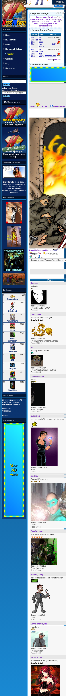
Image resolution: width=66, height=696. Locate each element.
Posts (50, 60)
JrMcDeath (12, 311)
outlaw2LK (35, 416)
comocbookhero (37, 376)
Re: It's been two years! (41, 42)
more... (5, 415)
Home (8, 35)
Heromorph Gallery (13, 49)
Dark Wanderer (12, 340)
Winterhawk (12, 321)
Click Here (7, 182)
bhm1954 (12, 390)
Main (32, 107)
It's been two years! (41, 52)
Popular (10, 54)
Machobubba (50, 56)
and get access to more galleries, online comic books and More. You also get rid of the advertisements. (45, 21)
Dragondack (12, 299)
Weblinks (9, 59)
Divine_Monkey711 (39, 624)
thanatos (34, 283)
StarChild (12, 351)
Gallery (60, 2)
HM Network (10, 40)
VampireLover (37, 657)
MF (32, 347)
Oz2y (54, 44)
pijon (12, 330)
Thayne (12, 369)
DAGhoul (35, 476)
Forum (8, 44)
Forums (57, 60)
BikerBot (12, 379)
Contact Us (10, 68)
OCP (12, 360)
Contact (60, 21)
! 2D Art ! (45, 107)
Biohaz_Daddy (37, 575)
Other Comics (59, 107)
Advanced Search (10, 88)
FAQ (7, 63)
